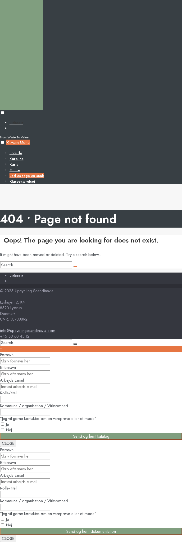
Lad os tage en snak (26, 175)
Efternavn (8, 367)
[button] (2, 112)
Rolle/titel (8, 393)
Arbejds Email (12, 380)
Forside (15, 153)
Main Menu (18, 142)
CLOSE (8, 443)
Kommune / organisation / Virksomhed (34, 406)
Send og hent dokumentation (91, 531)
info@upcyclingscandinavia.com (27, 330)
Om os (14, 170)
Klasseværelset (22, 181)
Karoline (16, 158)
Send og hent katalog (91, 436)
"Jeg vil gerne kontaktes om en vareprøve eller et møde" (48, 418)
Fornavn (7, 354)
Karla (13, 164)
